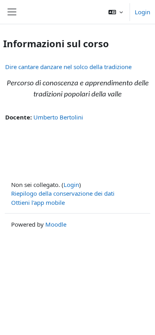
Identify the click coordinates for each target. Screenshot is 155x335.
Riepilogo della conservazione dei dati (62, 193)
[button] (115, 12)
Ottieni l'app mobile (38, 202)
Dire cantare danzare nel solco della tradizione (68, 67)
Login (142, 12)
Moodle (55, 224)
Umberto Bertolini (58, 117)
